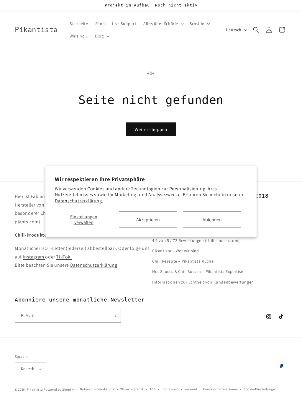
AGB (153, 389)
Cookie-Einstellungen (260, 389)
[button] (163, 23)
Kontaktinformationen (220, 389)
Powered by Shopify (59, 389)
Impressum (170, 389)
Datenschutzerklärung (93, 265)
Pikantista (35, 389)
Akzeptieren (148, 219)
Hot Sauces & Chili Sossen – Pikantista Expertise (197, 271)
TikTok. (64, 257)
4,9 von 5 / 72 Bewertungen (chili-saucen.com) (196, 240)
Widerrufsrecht (132, 389)
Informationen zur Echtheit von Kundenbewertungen (203, 282)
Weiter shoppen (151, 129)
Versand (191, 389)
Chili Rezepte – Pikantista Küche (183, 261)
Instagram (34, 257)
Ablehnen (212, 219)
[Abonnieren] (114, 316)
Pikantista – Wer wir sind (175, 250)
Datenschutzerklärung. (79, 201)
